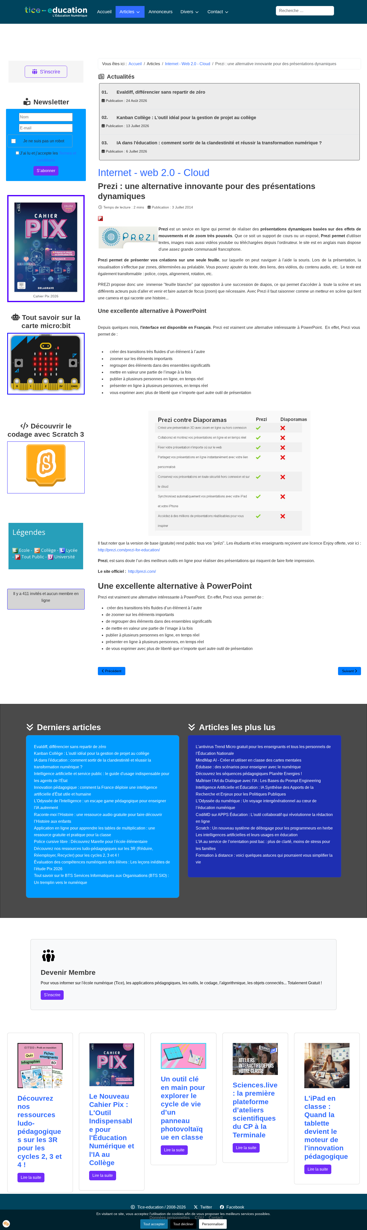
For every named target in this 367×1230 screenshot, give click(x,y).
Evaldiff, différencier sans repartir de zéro (161, 92)
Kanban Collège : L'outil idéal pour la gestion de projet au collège (186, 117)
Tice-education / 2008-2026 (161, 1207)
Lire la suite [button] (31, 1177)
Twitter (206, 1207)
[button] (6, 1224)
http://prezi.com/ (142, 571)
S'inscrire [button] (52, 995)
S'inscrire (50, 71)
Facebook (235, 1207)
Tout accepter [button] (154, 1224)
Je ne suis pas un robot (43, 141)
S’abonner (46, 171)
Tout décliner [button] (183, 1224)
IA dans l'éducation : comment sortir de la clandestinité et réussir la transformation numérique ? (219, 142)
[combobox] (305, 10)
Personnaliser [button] (213, 1224)
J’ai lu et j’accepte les (47, 156)
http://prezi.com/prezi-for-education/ (129, 550)
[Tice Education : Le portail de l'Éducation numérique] (56, 12)
